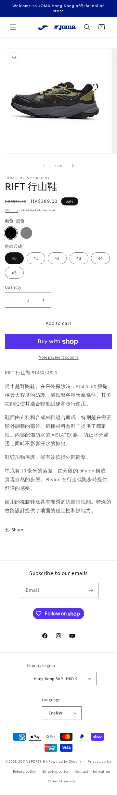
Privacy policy (100, 761)
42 (57, 258)
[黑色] (11, 233)
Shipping (12, 210)
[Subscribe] (91, 590)
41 (35, 258)
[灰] (26, 233)
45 (14, 273)
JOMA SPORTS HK (32, 761)
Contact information (92, 771)
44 (100, 258)
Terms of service (61, 781)
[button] (13, 27)
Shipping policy (55, 771)
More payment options (59, 357)
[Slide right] (73, 166)
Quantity (13, 287)
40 (14, 258)
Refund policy (24, 771)
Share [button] (17, 530)
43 (79, 258)
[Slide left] (44, 166)
